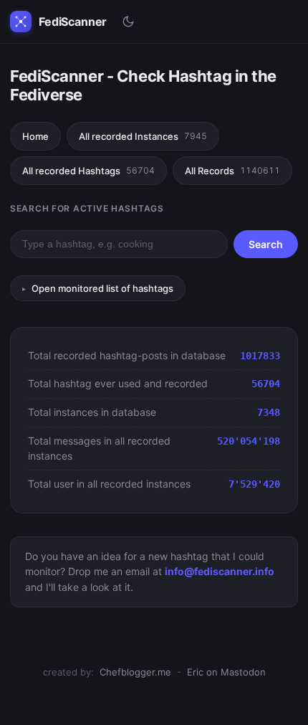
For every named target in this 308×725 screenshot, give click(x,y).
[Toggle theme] (128, 21)
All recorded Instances (143, 136)
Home (35, 136)
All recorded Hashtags (88, 170)
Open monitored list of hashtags (102, 288)
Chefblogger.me (135, 672)
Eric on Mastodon (226, 672)
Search (266, 244)
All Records (232, 170)
